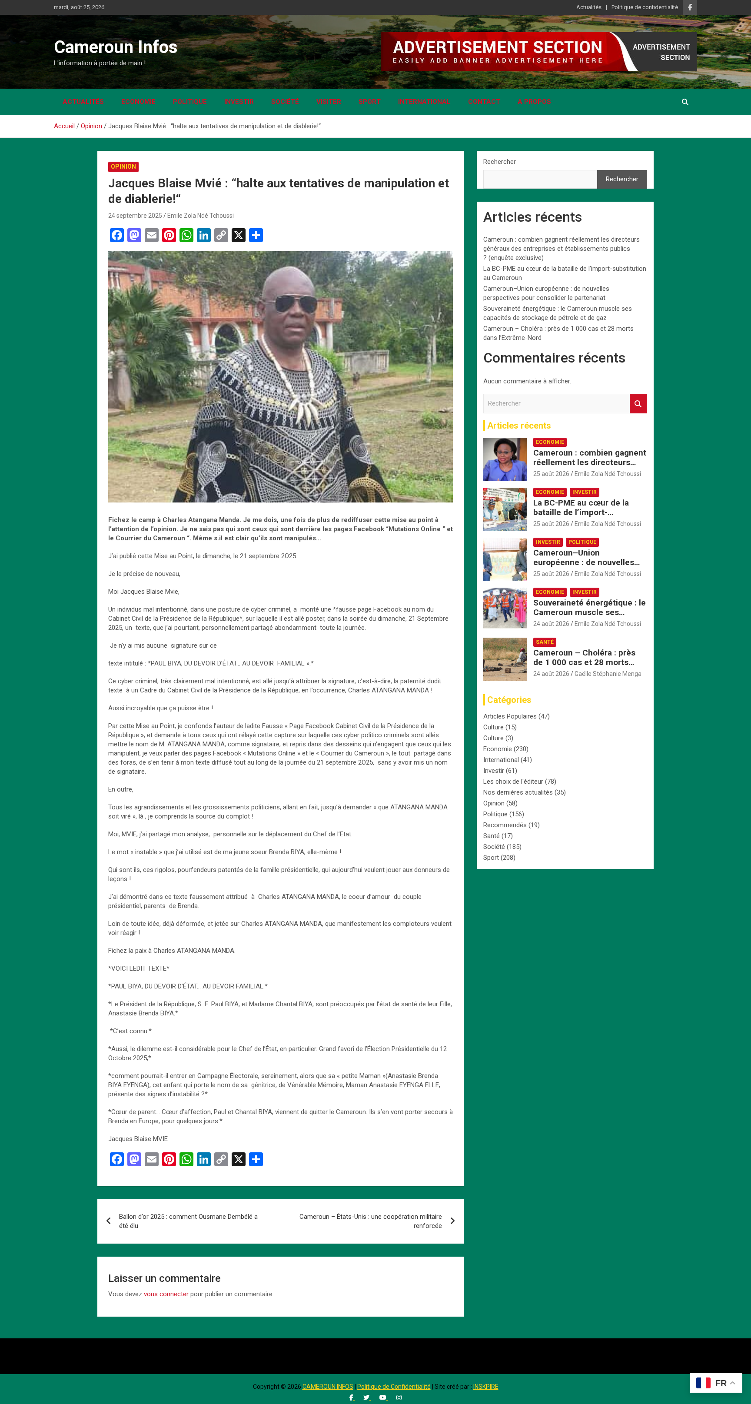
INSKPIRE (485, 1386)
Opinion (123, 166)
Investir (239, 102)
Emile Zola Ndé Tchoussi (200, 215)
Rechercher (499, 162)
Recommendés (505, 825)
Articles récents (519, 425)
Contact (484, 102)
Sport (370, 102)
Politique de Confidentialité (394, 1386)
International (424, 102)
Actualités (588, 7)
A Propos (534, 102)
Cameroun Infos (116, 47)
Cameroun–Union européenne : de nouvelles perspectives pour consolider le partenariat (589, 567)
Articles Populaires (510, 716)
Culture (493, 727)
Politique (190, 102)
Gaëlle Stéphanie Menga (608, 673)
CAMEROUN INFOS (327, 1386)
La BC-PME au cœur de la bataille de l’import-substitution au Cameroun (582, 513)
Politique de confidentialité (644, 7)
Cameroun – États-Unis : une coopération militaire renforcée (370, 1221)
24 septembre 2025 (135, 215)
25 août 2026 (551, 473)
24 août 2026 (551, 623)
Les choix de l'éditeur (513, 781)
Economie (138, 102)
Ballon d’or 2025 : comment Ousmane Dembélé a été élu (188, 1221)
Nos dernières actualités (518, 792)
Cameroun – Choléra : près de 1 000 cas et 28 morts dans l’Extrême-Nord (584, 663)
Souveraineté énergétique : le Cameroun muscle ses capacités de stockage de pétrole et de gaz (589, 617)
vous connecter (166, 1294)
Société (285, 102)
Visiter (328, 102)
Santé (545, 642)
